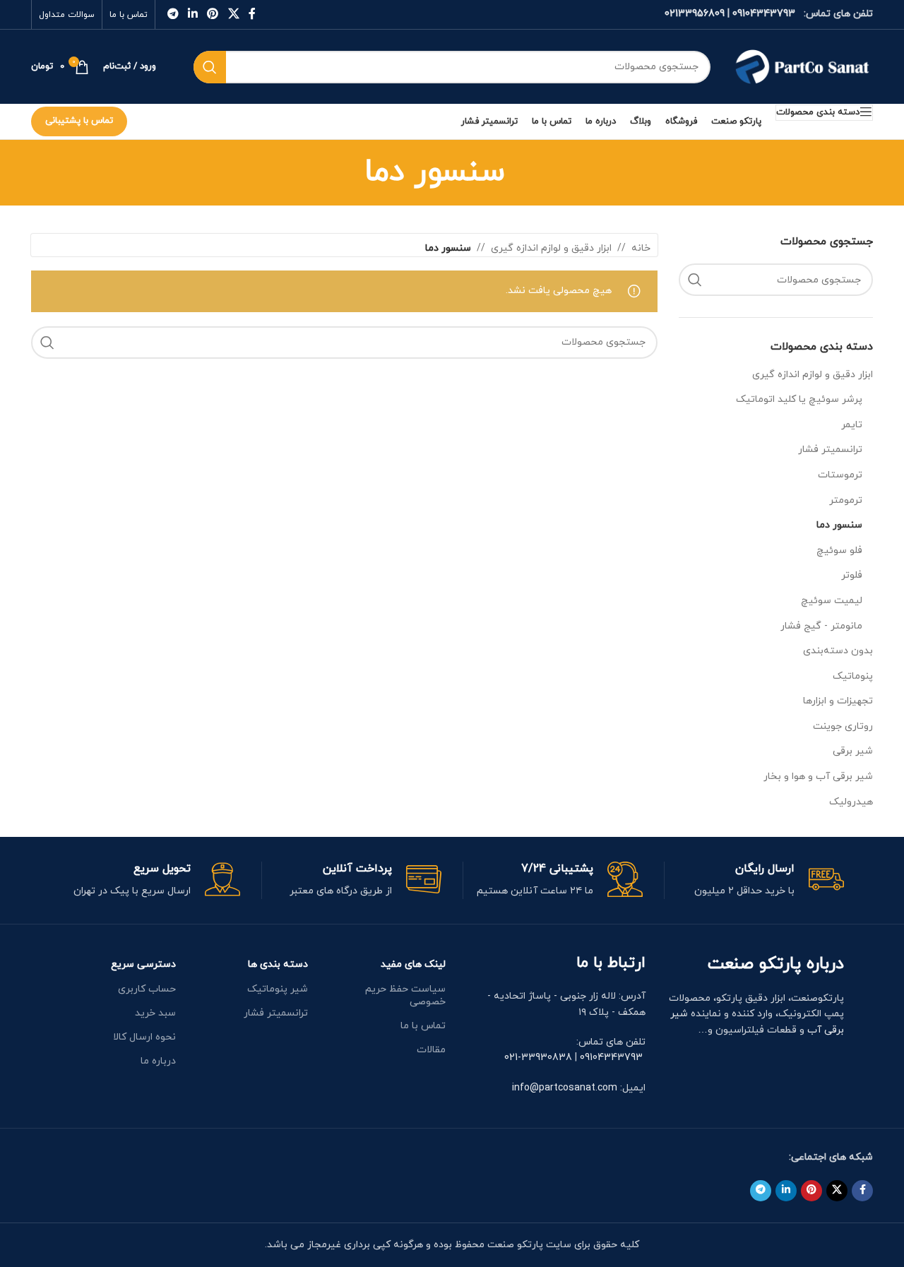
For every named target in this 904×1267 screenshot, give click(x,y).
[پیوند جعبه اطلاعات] (754, 880)
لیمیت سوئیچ (831, 600)
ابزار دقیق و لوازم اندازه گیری (812, 374)
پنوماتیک (853, 676)
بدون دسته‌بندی (838, 651)
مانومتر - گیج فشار (821, 626)
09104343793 (763, 13)
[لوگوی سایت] (802, 66)
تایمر (851, 425)
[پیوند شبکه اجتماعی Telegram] (172, 14)
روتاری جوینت (843, 726)
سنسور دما (839, 525)
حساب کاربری (146, 989)
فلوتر (851, 575)
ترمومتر (845, 500)
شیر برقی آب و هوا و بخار (818, 776)
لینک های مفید (413, 964)
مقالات (431, 1050)
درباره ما (158, 1061)
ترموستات (840, 475)
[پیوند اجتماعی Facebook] (252, 14)
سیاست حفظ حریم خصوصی (405, 995)
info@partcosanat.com (564, 1088)
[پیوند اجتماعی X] (233, 14)
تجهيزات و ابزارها (838, 701)
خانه (640, 248)
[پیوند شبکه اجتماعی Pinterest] (213, 14)
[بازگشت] (522, 172)
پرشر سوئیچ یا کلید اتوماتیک (799, 399)
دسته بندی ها (278, 964)
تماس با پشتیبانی (79, 120)
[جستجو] (210, 67)
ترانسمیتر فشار (830, 449)
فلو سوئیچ (839, 550)
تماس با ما (423, 1026)
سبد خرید (155, 1013)
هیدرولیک (851, 802)
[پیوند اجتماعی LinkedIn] (192, 14)
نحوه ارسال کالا (144, 1037)
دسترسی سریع (143, 964)
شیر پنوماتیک (277, 989)
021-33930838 (538, 1057)
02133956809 (695, 13)
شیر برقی (853, 751)
